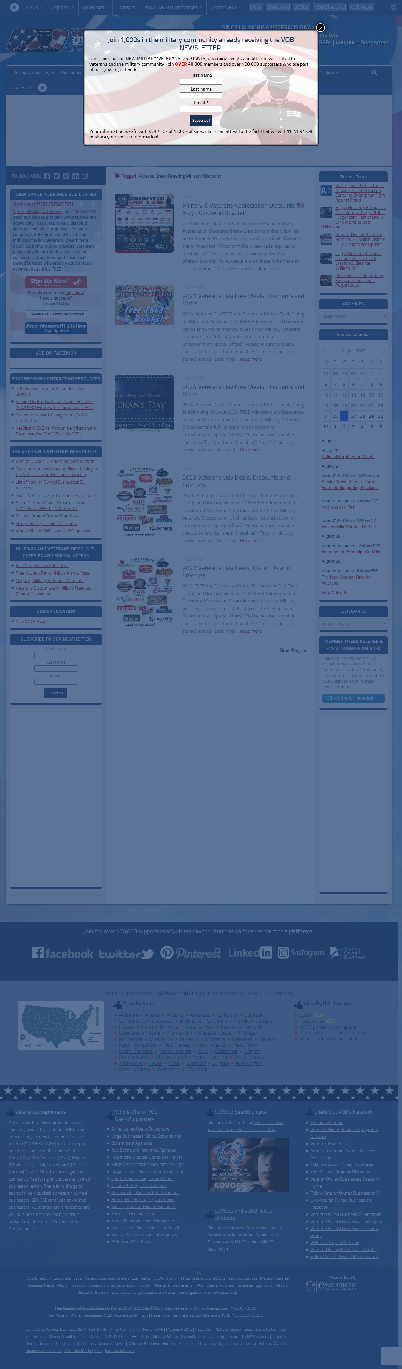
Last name (201, 89)
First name (201, 75)
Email (201, 103)
